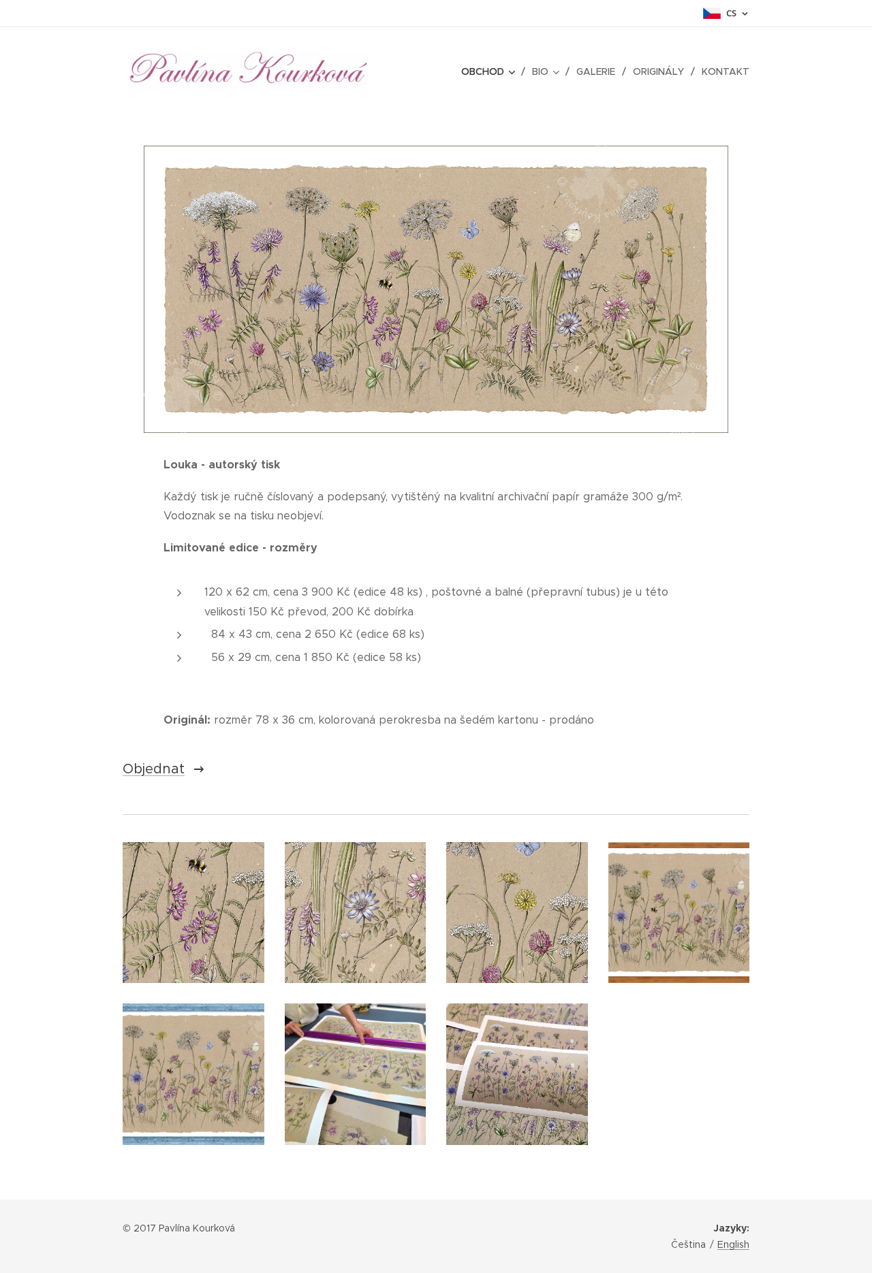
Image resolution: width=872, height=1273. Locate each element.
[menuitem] (491, 71)
